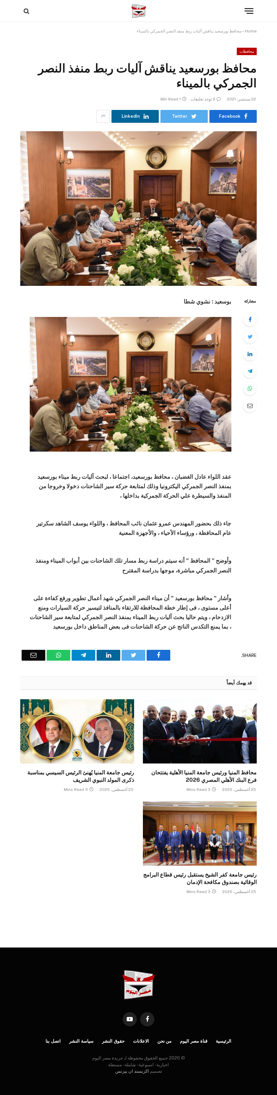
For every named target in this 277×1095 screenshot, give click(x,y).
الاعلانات (141, 1041)
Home (251, 31)
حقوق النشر (113, 1041)
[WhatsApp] (250, 388)
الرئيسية (223, 1041)
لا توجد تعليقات (203, 99)
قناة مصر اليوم (193, 1041)
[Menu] (249, 11)
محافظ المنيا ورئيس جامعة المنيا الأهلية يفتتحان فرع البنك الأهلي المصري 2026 (204, 776)
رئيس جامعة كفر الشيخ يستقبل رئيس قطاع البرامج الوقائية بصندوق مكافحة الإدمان (200, 878)
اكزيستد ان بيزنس (132, 1071)
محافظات (247, 51)
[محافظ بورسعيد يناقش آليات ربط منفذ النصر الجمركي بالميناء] (138, 208)
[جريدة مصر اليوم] (138, 11)
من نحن (164, 1041)
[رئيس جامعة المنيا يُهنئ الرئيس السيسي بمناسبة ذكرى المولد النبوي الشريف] (77, 731)
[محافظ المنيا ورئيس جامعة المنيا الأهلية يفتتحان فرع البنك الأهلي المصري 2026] (200, 731)
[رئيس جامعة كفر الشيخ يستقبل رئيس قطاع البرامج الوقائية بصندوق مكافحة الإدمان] (200, 833)
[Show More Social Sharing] (103, 116)
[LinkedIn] (250, 354)
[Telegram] (250, 371)
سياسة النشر (81, 1041)
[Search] (27, 11)
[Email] (250, 405)
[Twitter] (250, 336)
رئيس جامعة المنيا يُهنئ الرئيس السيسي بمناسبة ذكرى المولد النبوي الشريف (80, 776)
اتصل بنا (53, 1041)
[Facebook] (250, 319)
